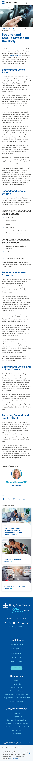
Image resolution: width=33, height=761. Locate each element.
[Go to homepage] (9, 2)
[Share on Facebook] (3, 499)
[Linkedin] (23, 623)
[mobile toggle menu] (25, 2)
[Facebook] (5, 623)
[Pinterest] (28, 623)
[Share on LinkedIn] (19, 499)
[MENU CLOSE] (30, 2)
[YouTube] (14, 623)
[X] (10, 623)
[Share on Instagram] (14, 499)
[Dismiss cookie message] (30, 753)
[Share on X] (9, 499)
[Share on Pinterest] (24, 499)
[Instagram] (19, 623)
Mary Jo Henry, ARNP (15, 55)
